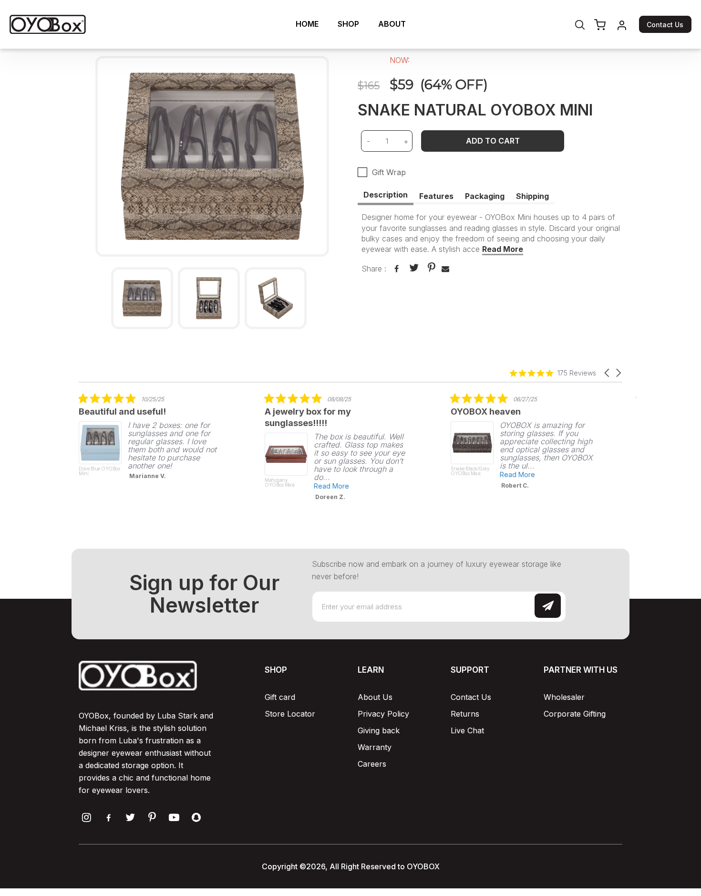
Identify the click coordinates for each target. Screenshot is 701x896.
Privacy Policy (383, 714)
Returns (465, 714)
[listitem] (150, 439)
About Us (375, 697)
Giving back (379, 730)
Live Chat (467, 730)
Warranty (375, 747)
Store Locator (290, 714)
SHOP (348, 24)
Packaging (485, 196)
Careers (372, 764)
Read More (502, 249)
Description (385, 194)
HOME (307, 24)
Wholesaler (564, 697)
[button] (607, 373)
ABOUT (392, 24)
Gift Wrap (389, 172)
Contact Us (665, 25)
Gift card (280, 697)
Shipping (532, 196)
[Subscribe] (548, 606)
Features (436, 196)
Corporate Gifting (575, 714)
